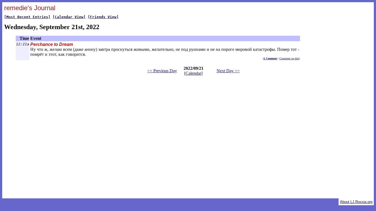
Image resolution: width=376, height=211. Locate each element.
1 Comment (270, 58)
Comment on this (289, 58)
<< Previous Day (162, 70)
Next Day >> (228, 70)
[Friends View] (103, 17)
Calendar (193, 73)
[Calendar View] (69, 17)
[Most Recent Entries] (27, 17)
